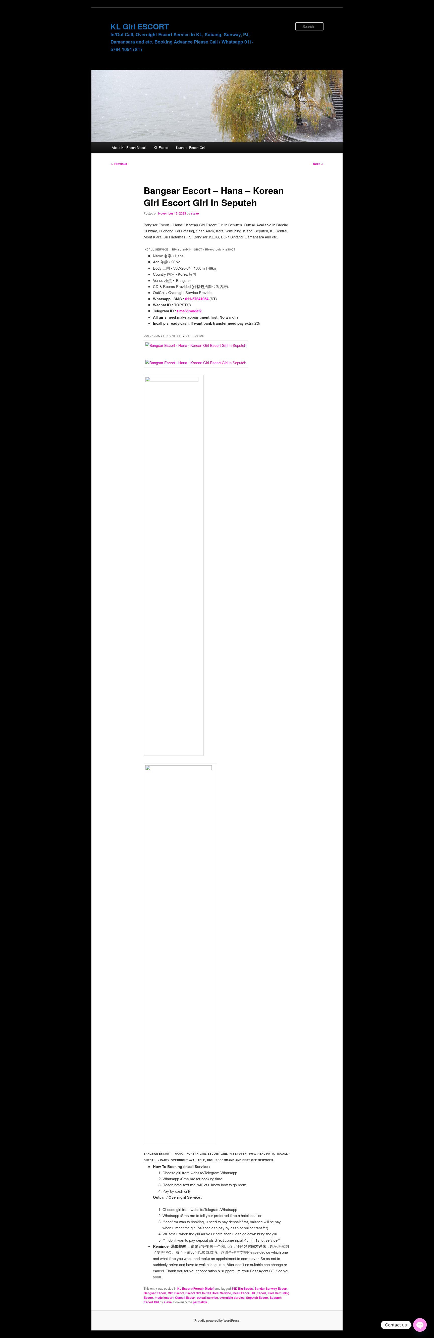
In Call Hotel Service (216, 1293)
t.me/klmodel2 (189, 311)
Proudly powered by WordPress (217, 1320)
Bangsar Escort (155, 1293)
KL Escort (161, 147)
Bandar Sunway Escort (270, 1288)
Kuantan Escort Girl (190, 147)
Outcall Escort (185, 1297)
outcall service (207, 1297)
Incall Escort (241, 1293)
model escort (164, 1297)
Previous (119, 163)
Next (318, 163)
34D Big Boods (242, 1288)
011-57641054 (196, 299)
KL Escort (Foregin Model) (195, 1288)
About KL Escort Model (129, 147)
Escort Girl (193, 1293)
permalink (200, 1302)
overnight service (232, 1297)
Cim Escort (176, 1293)
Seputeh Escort (257, 1297)
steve (195, 213)
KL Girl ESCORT (140, 26)
